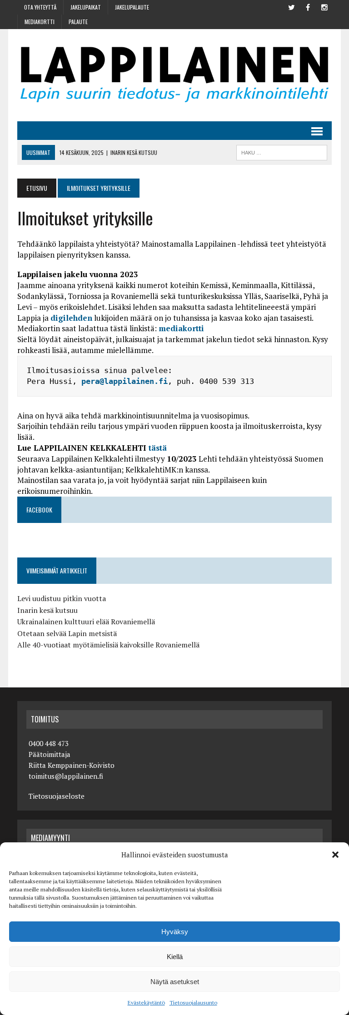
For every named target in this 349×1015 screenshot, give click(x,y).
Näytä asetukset (174, 981)
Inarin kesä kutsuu (47, 610)
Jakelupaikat (85, 7)
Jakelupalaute (132, 7)
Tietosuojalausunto (193, 1002)
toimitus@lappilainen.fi (66, 776)
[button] (335, 854)
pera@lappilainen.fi (124, 381)
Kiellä (175, 956)
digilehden (71, 318)
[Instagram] (324, 6)
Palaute (78, 21)
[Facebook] (308, 6)
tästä (158, 448)
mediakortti (181, 328)
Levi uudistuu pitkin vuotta (61, 598)
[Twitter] (291, 6)
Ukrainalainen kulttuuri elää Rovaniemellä (86, 622)
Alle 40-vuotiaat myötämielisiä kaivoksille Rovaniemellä (108, 645)
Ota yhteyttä (40, 7)
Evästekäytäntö (146, 1002)
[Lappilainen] (174, 75)
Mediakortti (40, 21)
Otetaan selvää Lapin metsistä (67, 633)
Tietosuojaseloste (57, 796)
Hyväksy (174, 931)
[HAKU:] (281, 151)
